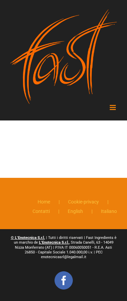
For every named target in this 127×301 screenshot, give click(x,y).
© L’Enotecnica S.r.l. (28, 238)
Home (44, 201)
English (75, 211)
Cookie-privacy (83, 201)
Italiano (109, 211)
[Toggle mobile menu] (113, 107)
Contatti (41, 211)
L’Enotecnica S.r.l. (54, 242)
